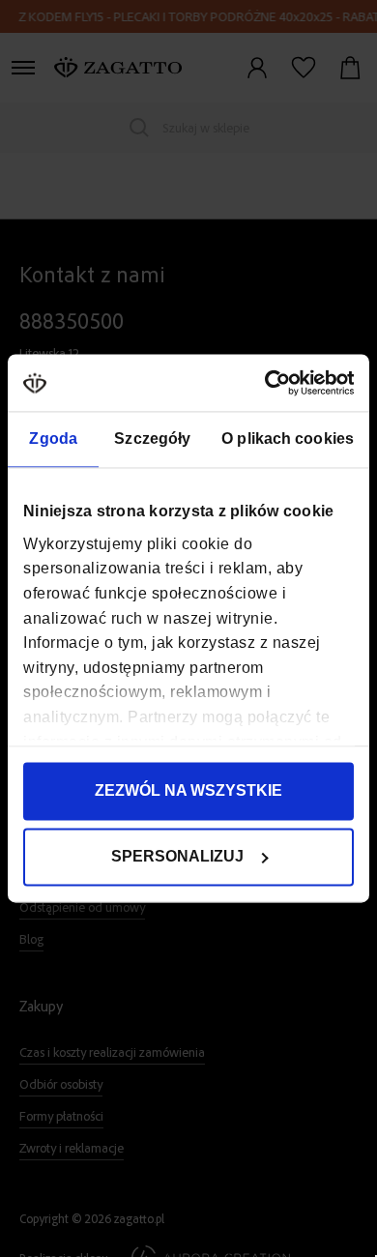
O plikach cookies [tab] (287, 439)
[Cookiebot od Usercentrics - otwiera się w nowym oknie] (270, 382)
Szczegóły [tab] (152, 439)
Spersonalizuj (177, 857)
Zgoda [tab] (53, 439)
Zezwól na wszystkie (188, 791)
